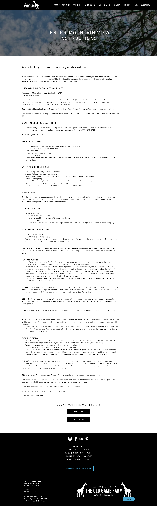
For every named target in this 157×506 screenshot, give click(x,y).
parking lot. (68, 104)
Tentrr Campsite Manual (72, 239)
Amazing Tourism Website (50, 262)
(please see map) (96, 343)
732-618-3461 (89, 130)
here (81, 185)
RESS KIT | (81, 453)
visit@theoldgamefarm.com (100, 128)
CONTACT (87, 456)
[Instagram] (70, 438)
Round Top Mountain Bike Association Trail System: (45, 329)
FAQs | (69, 453)
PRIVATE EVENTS (73, 456)
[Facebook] (75, 438)
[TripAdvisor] (81, 438)
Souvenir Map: (31, 327)
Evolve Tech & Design (38, 501)
